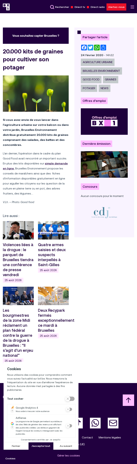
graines (110, 79)
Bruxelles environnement (101, 71)
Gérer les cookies (68, 455)
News (104, 88)
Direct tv (80, 7)
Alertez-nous (116, 7)
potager (89, 88)
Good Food (91, 79)
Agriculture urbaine (98, 62)
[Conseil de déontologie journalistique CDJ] (104, 212)
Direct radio (98, 7)
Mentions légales (110, 437)
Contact (87, 437)
